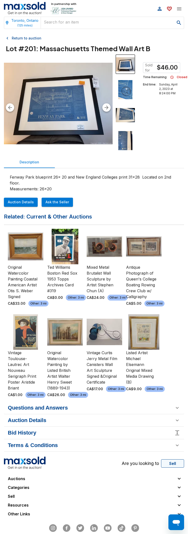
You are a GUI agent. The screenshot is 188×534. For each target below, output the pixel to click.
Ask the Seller (57, 202)
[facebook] (66, 528)
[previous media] (10, 107)
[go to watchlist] (169, 9)
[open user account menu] (159, 9)
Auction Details (21, 202)
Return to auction (26, 38)
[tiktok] (121, 528)
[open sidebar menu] (179, 9)
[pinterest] (135, 528)
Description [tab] (29, 162)
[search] (179, 23)
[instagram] (53, 528)
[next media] (106, 107)
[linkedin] (94, 528)
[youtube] (108, 528)
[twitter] (80, 528)
